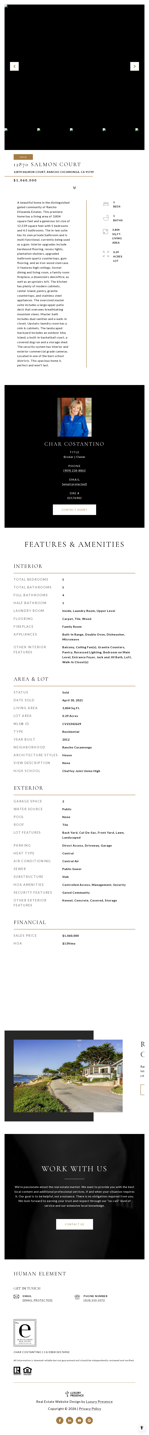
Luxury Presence (99, 1402)
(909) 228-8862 (74, 470)
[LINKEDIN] (69, 1420)
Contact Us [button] (74, 1224)
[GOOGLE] (89, 1420)
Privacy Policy (90, 1409)
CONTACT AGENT (75, 509)
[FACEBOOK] (59, 1420)
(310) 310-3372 (94, 1300)
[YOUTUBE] (79, 1420)
